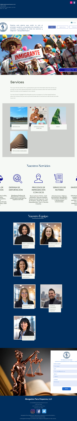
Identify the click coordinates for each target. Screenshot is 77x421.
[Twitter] (44, 411)
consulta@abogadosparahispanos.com (39, 402)
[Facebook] (74, 2)
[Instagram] (71, 2)
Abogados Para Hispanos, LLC (38, 399)
